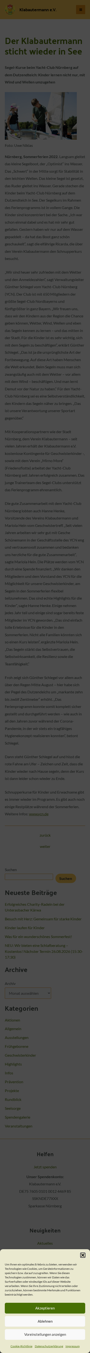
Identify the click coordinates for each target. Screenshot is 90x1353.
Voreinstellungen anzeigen (45, 1334)
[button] (82, 1255)
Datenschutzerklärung (49, 1346)
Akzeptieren (45, 1308)
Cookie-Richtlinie (21, 1346)
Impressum (73, 1346)
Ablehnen (45, 1321)
